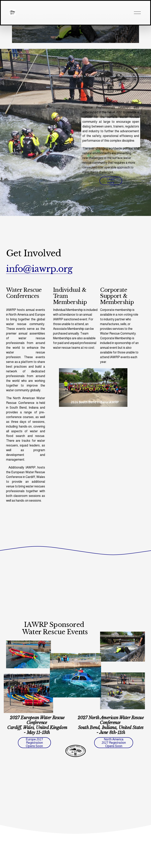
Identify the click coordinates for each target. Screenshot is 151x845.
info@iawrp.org (39, 269)
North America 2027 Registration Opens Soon (114, 743)
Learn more (111, 181)
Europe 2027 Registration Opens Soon (34, 743)
